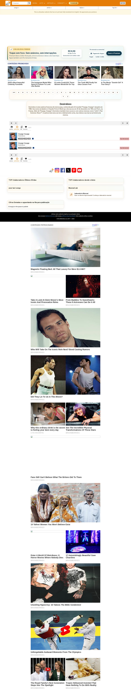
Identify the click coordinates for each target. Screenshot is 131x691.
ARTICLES (51, 3)
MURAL (35, 3)
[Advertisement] (65, 30)
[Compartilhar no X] (68, 170)
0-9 (14, 92)
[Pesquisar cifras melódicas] (29, 3)
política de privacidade (68, 216)
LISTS (42, 3)
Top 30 (114, 7)
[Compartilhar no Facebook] (62, 170)
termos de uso (50, 216)
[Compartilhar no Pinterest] (74, 170)
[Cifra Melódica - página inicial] (8, 3)
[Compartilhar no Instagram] (57, 170)
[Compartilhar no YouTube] (79, 170)
